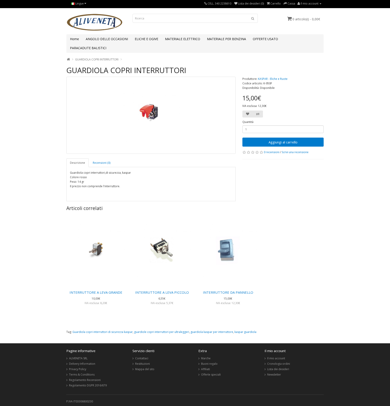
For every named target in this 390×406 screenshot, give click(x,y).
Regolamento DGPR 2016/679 (88, 385)
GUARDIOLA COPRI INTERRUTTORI (96, 59)
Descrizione (77, 163)
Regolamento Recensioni (85, 380)
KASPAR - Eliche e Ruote (273, 79)
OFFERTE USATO (265, 39)
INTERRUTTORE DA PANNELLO (228, 292)
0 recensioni (271, 152)
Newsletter (274, 374)
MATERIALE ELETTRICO (182, 39)
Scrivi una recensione (295, 152)
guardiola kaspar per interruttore (211, 332)
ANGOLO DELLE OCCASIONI (107, 39)
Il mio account (276, 358)
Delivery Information (82, 364)
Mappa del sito (144, 369)
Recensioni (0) (101, 163)
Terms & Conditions (82, 374)
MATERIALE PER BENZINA (226, 39)
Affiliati (205, 369)
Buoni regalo (209, 364)
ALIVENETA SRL (78, 358)
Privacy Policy (77, 369)
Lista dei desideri (278, 369)
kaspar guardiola (245, 332)
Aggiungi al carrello (283, 142)
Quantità (247, 122)
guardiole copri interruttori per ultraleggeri (161, 332)
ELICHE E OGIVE (146, 39)
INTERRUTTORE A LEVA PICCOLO (162, 292)
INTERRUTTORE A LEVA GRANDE (96, 292)
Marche (206, 358)
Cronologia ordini (278, 364)
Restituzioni (142, 364)
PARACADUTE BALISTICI (88, 48)
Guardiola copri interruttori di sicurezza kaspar (102, 332)
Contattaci (141, 358)
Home (74, 39)
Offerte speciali (211, 374)
